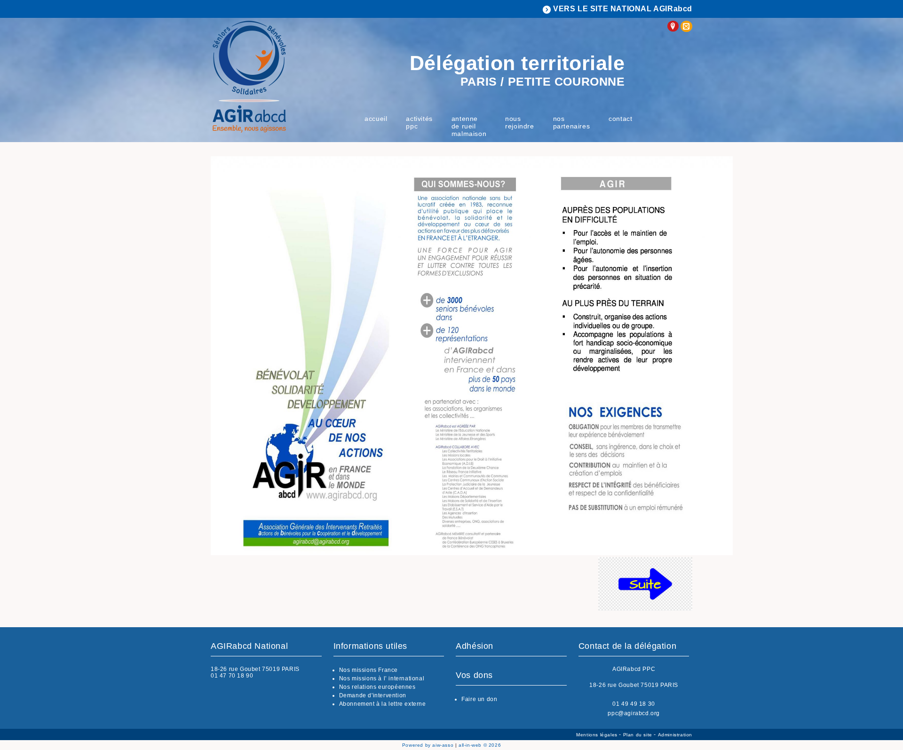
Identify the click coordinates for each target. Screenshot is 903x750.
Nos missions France (368, 670)
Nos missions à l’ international (382, 678)
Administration (675, 734)
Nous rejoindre (519, 122)
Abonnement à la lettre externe (382, 704)
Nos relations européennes (377, 687)
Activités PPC (419, 122)
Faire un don (479, 699)
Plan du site (638, 734)
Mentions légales (597, 734)
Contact (620, 118)
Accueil (375, 118)
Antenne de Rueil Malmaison (469, 126)
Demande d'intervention (372, 695)
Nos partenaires (571, 122)
